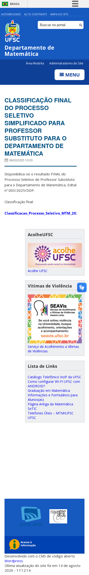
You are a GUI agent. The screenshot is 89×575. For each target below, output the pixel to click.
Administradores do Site (66, 63)
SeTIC (32, 408)
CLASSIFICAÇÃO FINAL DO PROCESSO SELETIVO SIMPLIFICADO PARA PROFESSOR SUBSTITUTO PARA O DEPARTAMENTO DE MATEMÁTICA (38, 127)
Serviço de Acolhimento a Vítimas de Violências (53, 348)
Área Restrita (35, 63)
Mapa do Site (59, 14)
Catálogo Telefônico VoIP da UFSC (54, 377)
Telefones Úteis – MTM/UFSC (51, 413)
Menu (72, 75)
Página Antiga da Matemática (50, 404)
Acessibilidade (11, 14)
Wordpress (14, 560)
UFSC (32, 417)
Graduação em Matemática (49, 390)
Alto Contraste (35, 14)
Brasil (15, 4)
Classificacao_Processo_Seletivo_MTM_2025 (42, 213)
